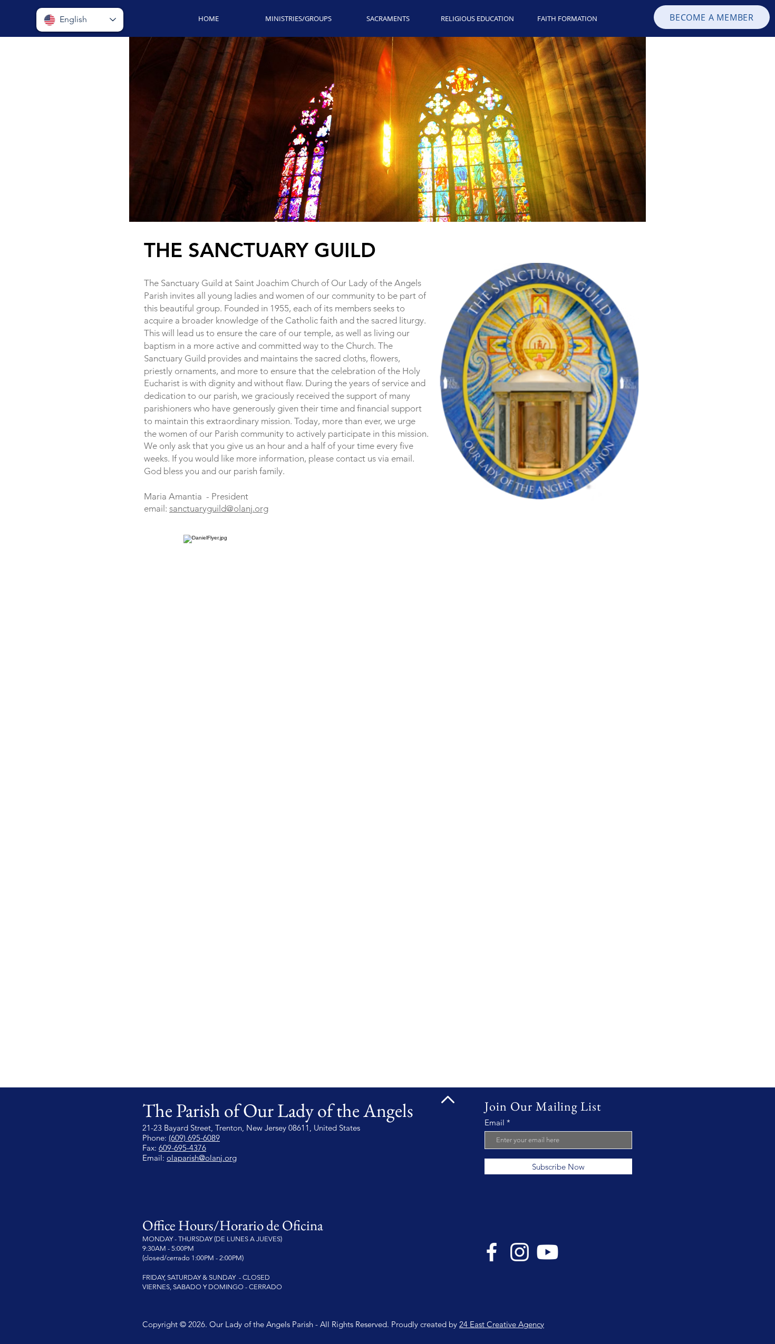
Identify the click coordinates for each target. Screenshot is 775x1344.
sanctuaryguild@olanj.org (218, 508)
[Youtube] (547, 1252)
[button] (298, 18)
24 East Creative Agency (501, 1324)
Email (495, 1122)
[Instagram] (519, 1252)
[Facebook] (491, 1252)
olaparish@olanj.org (202, 1158)
